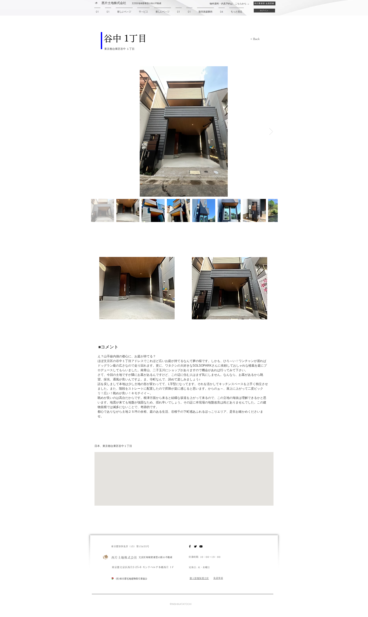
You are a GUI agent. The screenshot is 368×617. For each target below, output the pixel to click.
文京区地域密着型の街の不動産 (155, 557)
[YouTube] (201, 546)
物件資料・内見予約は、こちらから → (229, 3)
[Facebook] (190, 546)
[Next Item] (271, 131)
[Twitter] (195, 546)
